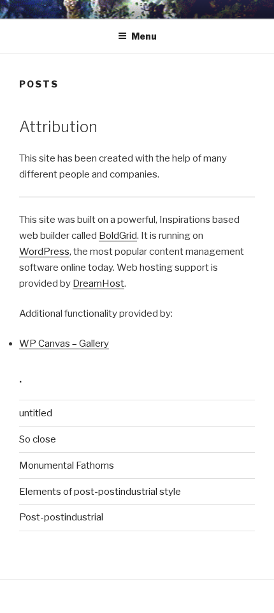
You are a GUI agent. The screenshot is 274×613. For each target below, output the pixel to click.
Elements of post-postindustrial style (100, 491)
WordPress (44, 251)
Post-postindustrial (61, 517)
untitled (35, 413)
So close (37, 439)
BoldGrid (118, 235)
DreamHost (98, 283)
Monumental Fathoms (66, 465)
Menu (144, 36)
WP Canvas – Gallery (64, 343)
